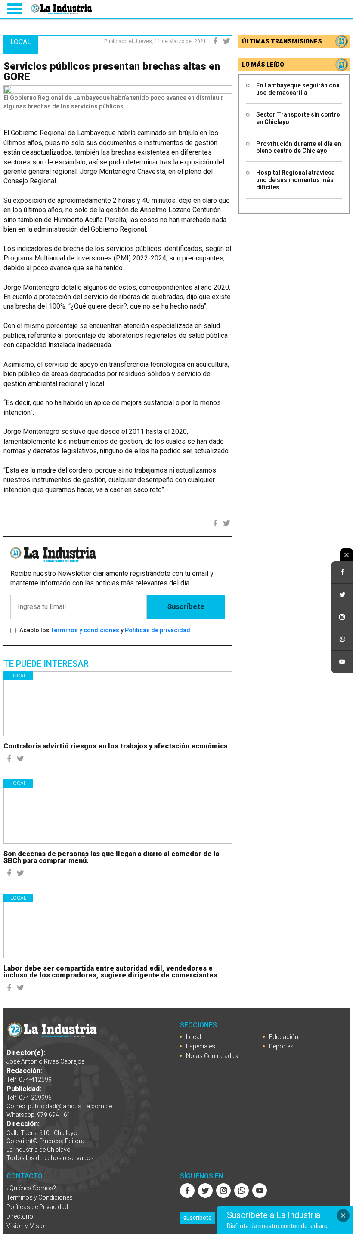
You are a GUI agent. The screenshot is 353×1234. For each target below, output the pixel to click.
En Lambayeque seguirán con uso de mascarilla (298, 89)
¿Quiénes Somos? (31, 1188)
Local (18, 676)
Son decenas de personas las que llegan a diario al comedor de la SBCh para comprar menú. (111, 857)
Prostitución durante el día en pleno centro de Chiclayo (298, 147)
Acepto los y (104, 630)
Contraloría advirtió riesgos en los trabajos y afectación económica (115, 746)
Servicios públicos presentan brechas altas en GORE (111, 71)
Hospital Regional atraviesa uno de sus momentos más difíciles (295, 180)
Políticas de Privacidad (37, 1206)
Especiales (200, 1046)
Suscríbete (185, 607)
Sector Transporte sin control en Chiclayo (299, 118)
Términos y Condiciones (39, 1197)
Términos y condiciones (85, 630)
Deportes (281, 1046)
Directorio (19, 1216)
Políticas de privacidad (157, 630)
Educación (283, 1036)
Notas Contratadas (212, 1055)
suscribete (197, 1217)
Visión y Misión (27, 1225)
